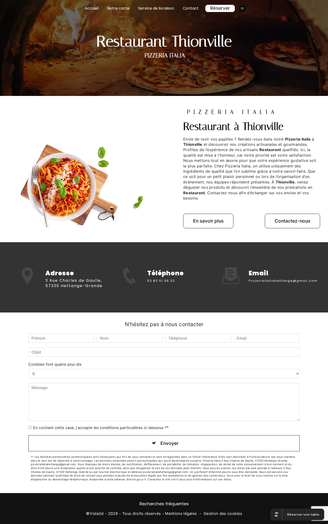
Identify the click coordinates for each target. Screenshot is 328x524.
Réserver (220, 8)
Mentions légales (181, 513)
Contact (191, 8)
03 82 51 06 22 (161, 281)
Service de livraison (156, 8)
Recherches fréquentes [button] (164, 504)
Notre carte (118, 8)
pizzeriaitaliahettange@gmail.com (283, 281)
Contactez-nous (292, 221)
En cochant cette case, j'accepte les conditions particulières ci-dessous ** (101, 427)
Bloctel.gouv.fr (136, 479)
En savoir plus (208, 221)
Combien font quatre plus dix (55, 364)
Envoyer (169, 443)
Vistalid (97, 513)
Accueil (91, 8)
